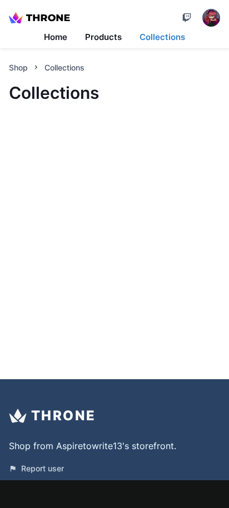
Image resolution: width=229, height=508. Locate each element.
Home (55, 37)
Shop (18, 67)
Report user (42, 468)
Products (103, 37)
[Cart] (187, 17)
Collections (162, 37)
